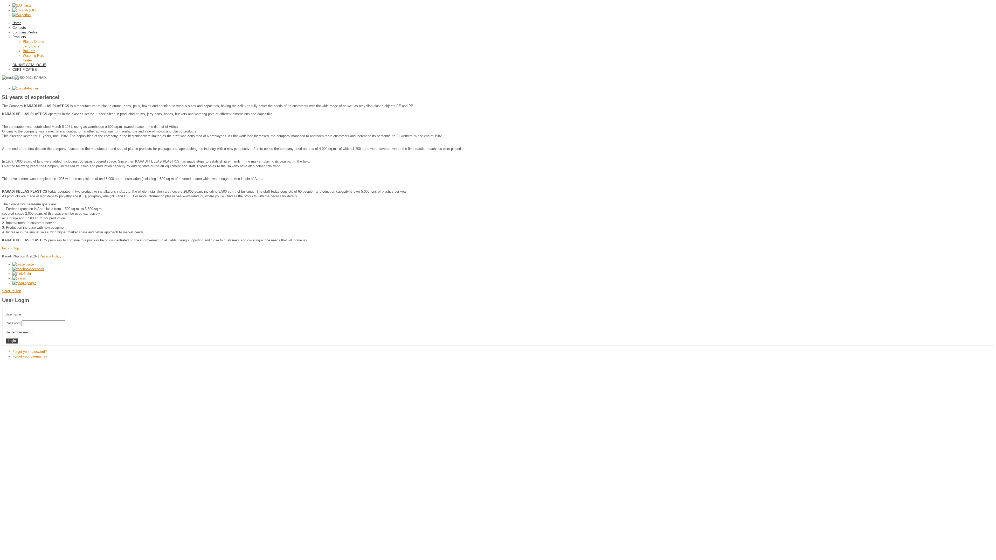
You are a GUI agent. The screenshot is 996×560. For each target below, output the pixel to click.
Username (13, 314)
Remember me (17, 332)
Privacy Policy (50, 256)
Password (13, 323)
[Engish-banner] (25, 88)
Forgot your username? (29, 356)
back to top (10, 248)
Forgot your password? (29, 352)
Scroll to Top (11, 291)
